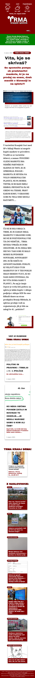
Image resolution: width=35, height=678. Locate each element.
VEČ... (28, 30)
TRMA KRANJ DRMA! (17, 449)
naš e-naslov (24, 672)
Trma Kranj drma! (22, 53)
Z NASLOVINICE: (17, 484)
